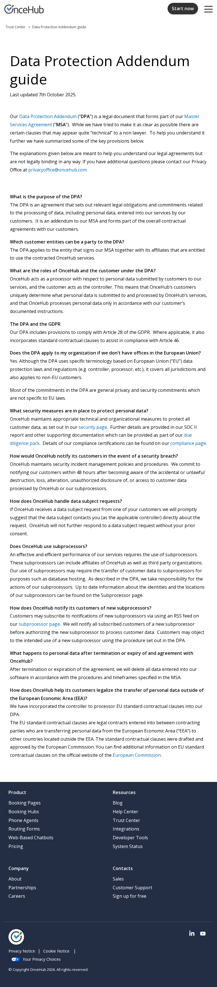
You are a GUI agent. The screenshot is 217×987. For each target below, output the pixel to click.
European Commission (137, 755)
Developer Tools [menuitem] (130, 837)
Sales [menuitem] (118, 879)
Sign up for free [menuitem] (129, 896)
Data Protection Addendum (48, 116)
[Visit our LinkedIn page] (192, 934)
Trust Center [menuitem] (126, 820)
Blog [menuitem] (118, 803)
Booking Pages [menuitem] (24, 803)
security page (93, 427)
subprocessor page (39, 624)
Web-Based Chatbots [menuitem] (30, 837)
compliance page (188, 443)
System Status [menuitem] (128, 846)
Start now (183, 8)
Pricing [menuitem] (15, 846)
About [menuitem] (14, 879)
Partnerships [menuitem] (22, 887)
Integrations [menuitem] (126, 829)
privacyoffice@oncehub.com (57, 170)
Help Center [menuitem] (125, 811)
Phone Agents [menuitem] (23, 820)
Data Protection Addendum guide (59, 27)
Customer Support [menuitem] (132, 887)
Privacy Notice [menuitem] (21, 951)
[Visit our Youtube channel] (203, 934)
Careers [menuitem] (16, 896)
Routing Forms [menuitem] (24, 829)
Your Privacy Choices (42, 959)
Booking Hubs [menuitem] (23, 811)
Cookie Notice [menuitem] (56, 951)
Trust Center (16, 27)
